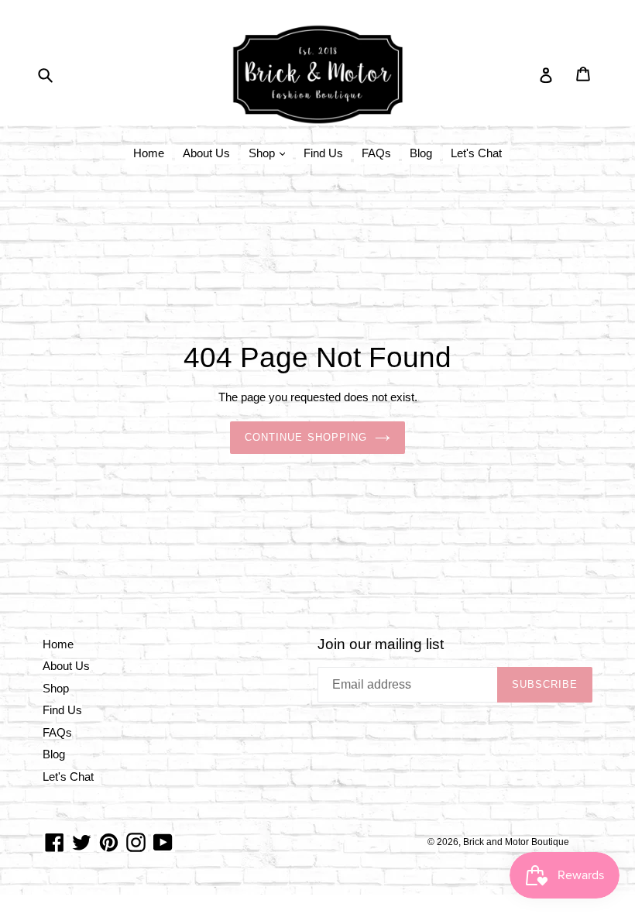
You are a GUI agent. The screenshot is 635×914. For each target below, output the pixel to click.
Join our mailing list (381, 644)
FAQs (376, 153)
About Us (206, 153)
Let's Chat (476, 153)
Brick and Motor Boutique (516, 842)
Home (148, 153)
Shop (263, 153)
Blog (421, 153)
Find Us (323, 153)
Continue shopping (306, 437)
